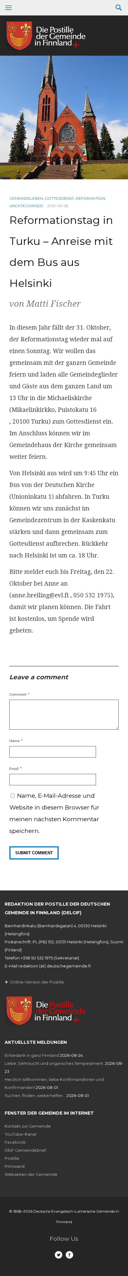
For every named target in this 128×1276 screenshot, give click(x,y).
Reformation (90, 198)
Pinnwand (15, 1166)
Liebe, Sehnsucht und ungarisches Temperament (54, 1063)
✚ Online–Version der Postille (34, 981)
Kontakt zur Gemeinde (28, 1126)
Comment (17, 694)
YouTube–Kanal (20, 1134)
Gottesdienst (59, 198)
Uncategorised (26, 205)
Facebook (15, 1142)
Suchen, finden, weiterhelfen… (35, 1095)
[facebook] (69, 1255)
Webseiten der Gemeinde (31, 1174)
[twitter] (58, 1255)
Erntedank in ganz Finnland (32, 1055)
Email (14, 768)
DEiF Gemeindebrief (25, 1150)
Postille (12, 1158)
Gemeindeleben (26, 198)
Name (14, 740)
